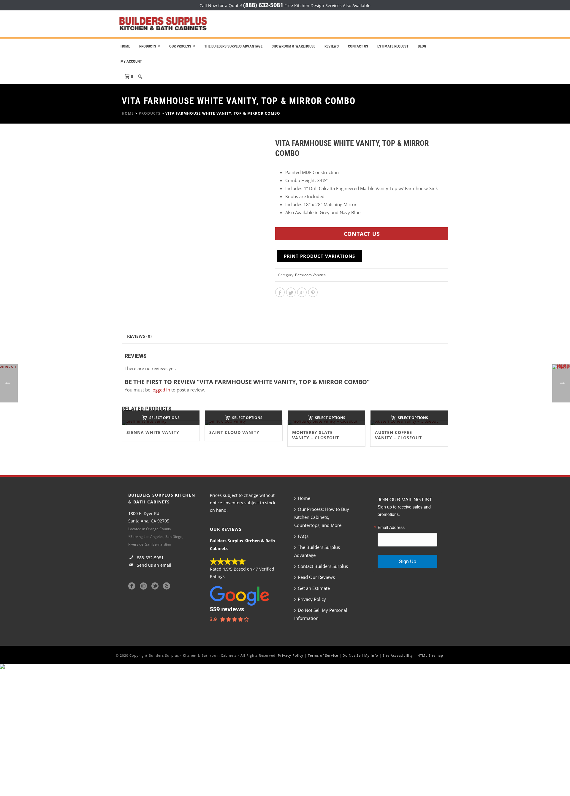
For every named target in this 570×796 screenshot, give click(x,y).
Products (147, 46)
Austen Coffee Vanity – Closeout (398, 434)
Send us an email (153, 565)
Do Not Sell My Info (360, 655)
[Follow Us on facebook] (131, 586)
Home (125, 46)
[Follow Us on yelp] (166, 586)
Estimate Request (392, 46)
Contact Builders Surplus (323, 566)
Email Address (391, 527)
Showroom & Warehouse (293, 46)
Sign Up (407, 561)
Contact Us (358, 46)
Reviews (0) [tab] (139, 336)
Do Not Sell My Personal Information (320, 614)
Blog (422, 46)
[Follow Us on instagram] (143, 586)
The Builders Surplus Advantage (233, 46)
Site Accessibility (398, 655)
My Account (131, 61)
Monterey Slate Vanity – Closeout (315, 434)
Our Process (180, 46)
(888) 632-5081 (263, 4)
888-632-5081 (150, 557)
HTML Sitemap (430, 655)
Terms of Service (323, 655)
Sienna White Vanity (152, 432)
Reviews (331, 46)
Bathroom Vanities (310, 274)
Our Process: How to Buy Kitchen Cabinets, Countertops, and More (321, 517)
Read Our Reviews (316, 577)
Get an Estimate (314, 588)
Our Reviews (226, 529)
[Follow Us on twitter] (155, 586)
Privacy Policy (312, 599)
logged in (160, 390)
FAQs (303, 536)
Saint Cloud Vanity (234, 432)
